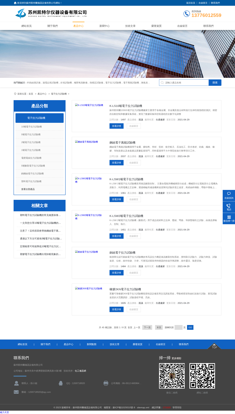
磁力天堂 (4, 412)
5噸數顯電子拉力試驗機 (33, 165)
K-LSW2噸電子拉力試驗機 (126, 216)
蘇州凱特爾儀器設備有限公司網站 (43, 3)
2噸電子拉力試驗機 (30, 142)
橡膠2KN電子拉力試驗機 (125, 289)
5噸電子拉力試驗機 (30, 134)
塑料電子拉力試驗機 (31, 181)
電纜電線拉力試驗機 (31, 158)
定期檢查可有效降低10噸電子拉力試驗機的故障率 (41, 246)
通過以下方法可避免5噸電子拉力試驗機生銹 (41, 238)
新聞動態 (91, 344)
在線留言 (203, 3)
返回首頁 (190, 3)
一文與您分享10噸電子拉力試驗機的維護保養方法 (41, 223)
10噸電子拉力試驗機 (31, 126)
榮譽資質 (156, 26)
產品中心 (78, 26)
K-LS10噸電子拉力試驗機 (126, 105)
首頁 (31, 93)
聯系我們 (215, 3)
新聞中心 (104, 26)
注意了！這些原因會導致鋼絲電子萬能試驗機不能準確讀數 (41, 230)
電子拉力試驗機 (59, 93)
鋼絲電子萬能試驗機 (122, 142)
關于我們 (52, 26)
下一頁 (147, 327)
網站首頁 (26, 26)
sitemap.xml (143, 407)
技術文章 (130, 26)
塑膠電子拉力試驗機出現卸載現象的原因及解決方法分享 (41, 254)
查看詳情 (116, 126)
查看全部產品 (28, 189)
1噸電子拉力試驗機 (30, 150)
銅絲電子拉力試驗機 (122, 252)
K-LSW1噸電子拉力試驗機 (126, 179)
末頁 (159, 327)
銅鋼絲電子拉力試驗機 (32, 173)
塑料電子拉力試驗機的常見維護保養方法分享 (41, 215)
